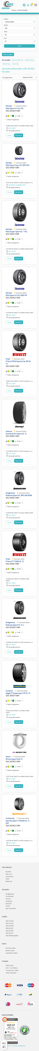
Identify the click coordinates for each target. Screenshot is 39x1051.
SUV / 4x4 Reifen (12, 968)
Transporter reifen (12, 970)
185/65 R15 (9, 933)
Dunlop (8, 899)
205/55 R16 (9, 921)
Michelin (9, 903)
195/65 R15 (9, 928)
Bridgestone (10, 894)
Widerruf (9, 881)
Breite (6, 25)
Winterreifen (10, 950)
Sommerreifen (16, 60)
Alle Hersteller (11, 908)
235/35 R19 (9, 931)
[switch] (4, 1047)
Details (9, 135)
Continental (10, 896)
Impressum (10, 876)
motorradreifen (11, 973)
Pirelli (8, 906)
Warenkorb (18, 135)
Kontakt (8, 871)
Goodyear (9, 901)
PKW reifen (10, 965)
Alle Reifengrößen (12, 935)
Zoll (5, 38)
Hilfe (7, 879)
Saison (6, 19)
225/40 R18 (10, 926)
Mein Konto (28, 5)
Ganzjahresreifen (12, 953)
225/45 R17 (9, 923)
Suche (19, 46)
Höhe (5, 31)
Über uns (9, 874)
